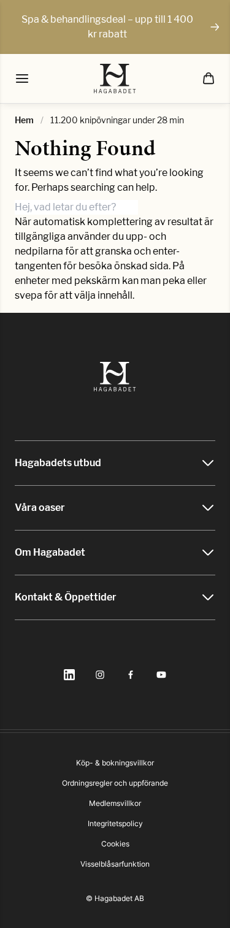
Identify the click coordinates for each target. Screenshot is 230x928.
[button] (208, 78)
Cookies (115, 843)
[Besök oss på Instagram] (99, 674)
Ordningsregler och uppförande (115, 783)
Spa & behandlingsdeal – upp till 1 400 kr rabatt (107, 26)
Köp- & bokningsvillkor (115, 762)
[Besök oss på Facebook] (130, 674)
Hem (24, 120)
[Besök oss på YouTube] (161, 674)
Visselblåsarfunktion (115, 864)
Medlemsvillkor (115, 803)
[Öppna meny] (22, 78)
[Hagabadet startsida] (115, 78)
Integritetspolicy (115, 823)
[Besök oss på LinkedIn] (69, 674)
